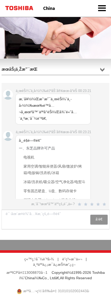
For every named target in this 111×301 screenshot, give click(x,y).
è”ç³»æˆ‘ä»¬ (72, 259)
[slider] (92, 204)
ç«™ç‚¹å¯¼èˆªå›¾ (39, 259)
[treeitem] (53, 179)
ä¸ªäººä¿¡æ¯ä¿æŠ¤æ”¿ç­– (54, 265)
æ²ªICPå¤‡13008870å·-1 (26, 273)
